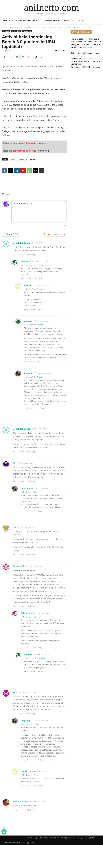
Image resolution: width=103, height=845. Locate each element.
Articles (36, 21)
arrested (13, 159)
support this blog (26, 142)
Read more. (88, 47)
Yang (36, 724)
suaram (32, 159)
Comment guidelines (51, 21)
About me (7, 21)
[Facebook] (4, 56)
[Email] (35, 56)
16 (66, 51)
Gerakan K (38, 617)
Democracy (13, 27)
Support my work (23, 21)
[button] (98, 20)
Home (4, 27)
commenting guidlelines (24, 150)
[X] (10, 56)
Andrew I (40, 289)
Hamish (40, 325)
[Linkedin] (17, 56)
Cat (35, 492)
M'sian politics (27, 31)
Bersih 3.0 (23, 159)
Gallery (66, 21)
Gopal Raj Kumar (21, 243)
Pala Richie (41, 658)
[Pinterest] (23, 56)
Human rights (25, 27)
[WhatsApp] (29, 56)
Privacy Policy (78, 21)
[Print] (41, 56)
